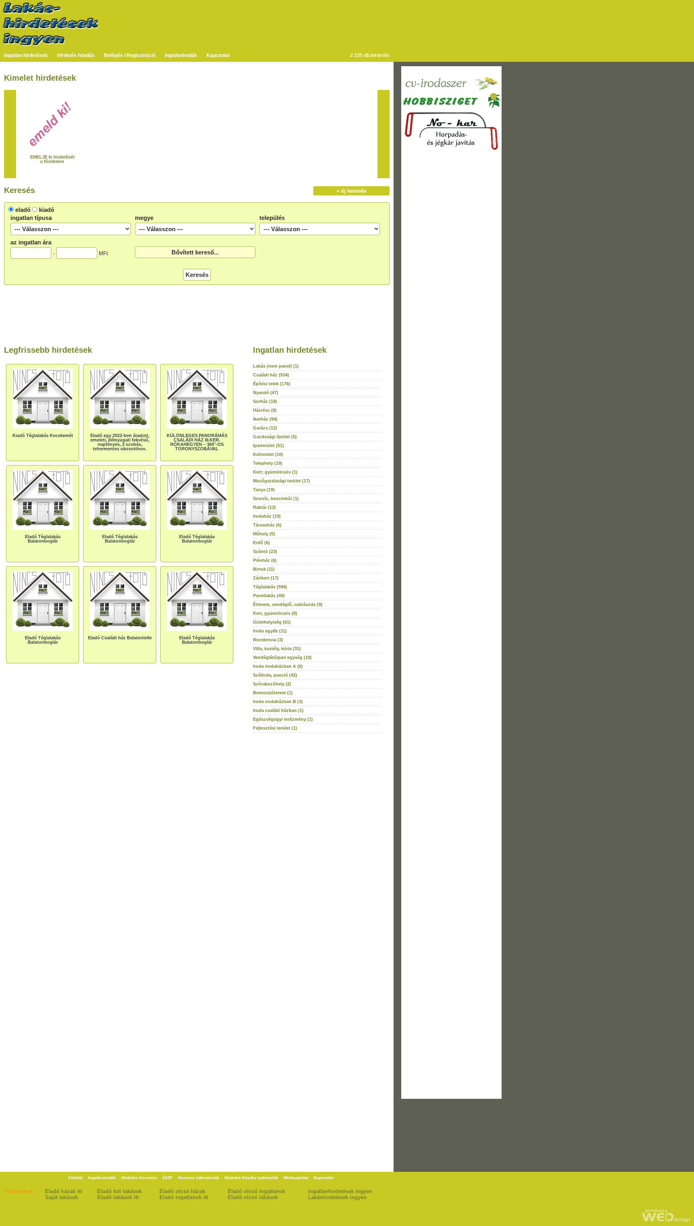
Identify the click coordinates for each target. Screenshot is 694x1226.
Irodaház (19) (267, 516)
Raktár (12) (264, 507)
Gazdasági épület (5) (275, 436)
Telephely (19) (267, 463)
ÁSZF (167, 1177)
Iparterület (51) (268, 445)
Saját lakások (61, 1197)
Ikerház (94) (265, 419)
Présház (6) (265, 560)
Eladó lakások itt (118, 1197)
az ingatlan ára (30, 242)
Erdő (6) (261, 542)
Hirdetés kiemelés (139, 1177)
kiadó (46, 209)
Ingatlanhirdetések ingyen (340, 1191)
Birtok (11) (264, 569)
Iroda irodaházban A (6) (278, 666)
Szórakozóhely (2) (272, 683)
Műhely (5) (264, 533)
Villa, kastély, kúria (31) (277, 648)
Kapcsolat (218, 55)
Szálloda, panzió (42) (275, 675)
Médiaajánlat (296, 1177)
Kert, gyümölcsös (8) (275, 613)
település (272, 217)
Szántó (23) (265, 551)
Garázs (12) (265, 427)
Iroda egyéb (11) (270, 630)
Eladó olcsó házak (182, 1191)
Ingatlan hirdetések (26, 55)
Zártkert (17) (266, 577)
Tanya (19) (264, 489)
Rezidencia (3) (268, 639)
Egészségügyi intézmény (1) (283, 719)
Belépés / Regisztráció (129, 55)
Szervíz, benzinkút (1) (276, 498)
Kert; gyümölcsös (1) (275, 472)
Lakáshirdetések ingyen (337, 1197)
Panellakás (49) (269, 595)
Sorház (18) (265, 401)
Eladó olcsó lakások (253, 1197)
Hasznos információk (198, 1177)
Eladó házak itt (63, 1191)
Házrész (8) (265, 410)
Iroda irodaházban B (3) (278, 701)
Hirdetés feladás (76, 55)
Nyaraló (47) (265, 392)
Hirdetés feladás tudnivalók (251, 1177)
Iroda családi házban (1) (278, 710)
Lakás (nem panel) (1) (276, 366)
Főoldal (75, 1177)
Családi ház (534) (271, 374)
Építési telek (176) (271, 383)
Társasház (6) (267, 525)
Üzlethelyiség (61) (272, 622)
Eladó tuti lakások (119, 1191)
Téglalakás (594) (270, 586)
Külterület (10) (268, 454)
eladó (23, 209)
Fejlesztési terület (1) (275, 728)
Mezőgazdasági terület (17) (281, 480)
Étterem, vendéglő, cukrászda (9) (288, 604)
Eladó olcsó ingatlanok (256, 1191)
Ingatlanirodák (181, 55)
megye (144, 217)
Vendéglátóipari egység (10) (282, 657)
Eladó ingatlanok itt (183, 1197)
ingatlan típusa (31, 217)
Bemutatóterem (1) (273, 692)
